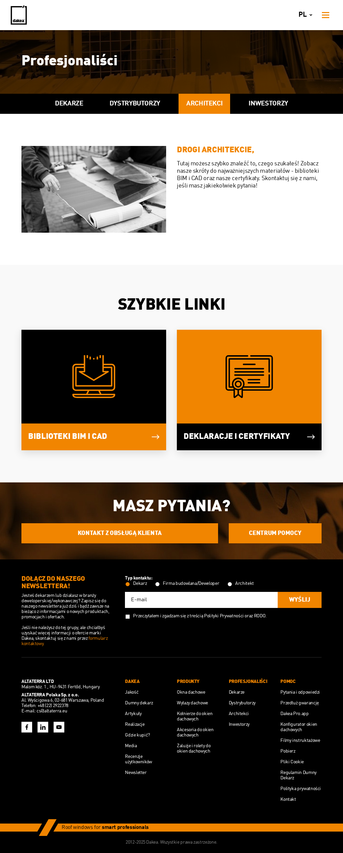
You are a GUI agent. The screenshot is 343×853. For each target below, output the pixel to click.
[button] (18, 104)
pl (302, 14)
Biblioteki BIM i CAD (67, 437)
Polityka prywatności (300, 788)
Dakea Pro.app (294, 713)
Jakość (131, 692)
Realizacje (134, 724)
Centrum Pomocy (275, 533)
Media (131, 746)
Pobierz (287, 751)
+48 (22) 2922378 (53, 705)
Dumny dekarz (139, 703)
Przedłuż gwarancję (299, 703)
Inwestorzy (268, 103)
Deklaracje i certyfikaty (237, 437)
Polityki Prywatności (224, 616)
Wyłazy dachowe (192, 703)
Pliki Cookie (292, 762)
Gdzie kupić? (137, 735)
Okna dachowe (191, 692)
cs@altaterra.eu (52, 711)
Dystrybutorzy (135, 103)
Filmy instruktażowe (300, 740)
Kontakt (288, 799)
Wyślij (299, 600)
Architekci (204, 103)
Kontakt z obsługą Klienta (120, 533)
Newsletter (135, 772)
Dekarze (69, 103)
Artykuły (133, 713)
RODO (260, 616)
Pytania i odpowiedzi (300, 692)
